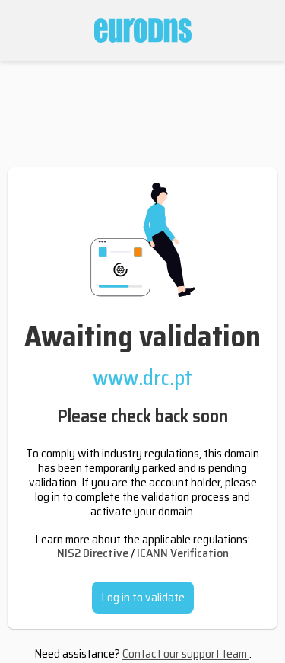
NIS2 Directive (92, 553)
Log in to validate (143, 597)
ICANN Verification (183, 553)
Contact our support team (185, 653)
